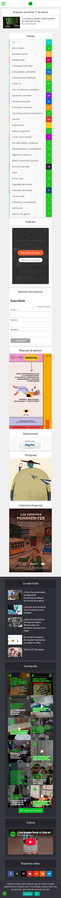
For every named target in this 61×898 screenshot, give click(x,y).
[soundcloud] (36, 874)
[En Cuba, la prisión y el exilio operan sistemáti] (41, 774)
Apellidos (14, 329)
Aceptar (27, 894)
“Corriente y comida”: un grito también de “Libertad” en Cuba (38, 19)
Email (13, 309)
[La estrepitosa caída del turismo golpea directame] (41, 751)
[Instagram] (23, 874)
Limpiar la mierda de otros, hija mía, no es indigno (35, 610)
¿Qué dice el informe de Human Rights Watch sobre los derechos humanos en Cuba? (35, 625)
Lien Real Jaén (30, 24)
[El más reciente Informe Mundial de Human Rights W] (41, 729)
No (37, 894)
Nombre (14, 320)
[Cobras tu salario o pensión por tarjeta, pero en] (19, 684)
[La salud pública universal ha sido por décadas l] (19, 706)
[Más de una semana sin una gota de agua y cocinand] (41, 796)
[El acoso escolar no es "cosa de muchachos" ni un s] (19, 796)
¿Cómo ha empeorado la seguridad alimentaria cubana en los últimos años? (34, 596)
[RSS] (43, 874)
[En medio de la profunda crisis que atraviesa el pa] (41, 706)
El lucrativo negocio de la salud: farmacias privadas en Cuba (34, 640)
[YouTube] (30, 874)
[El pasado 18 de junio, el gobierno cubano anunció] (19, 729)
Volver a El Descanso (34, 649)
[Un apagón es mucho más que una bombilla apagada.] (19, 751)
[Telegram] (49, 874)
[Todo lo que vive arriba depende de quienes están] (19, 774)
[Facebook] (11, 874)
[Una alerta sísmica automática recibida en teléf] (41, 684)
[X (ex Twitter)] (17, 874)
